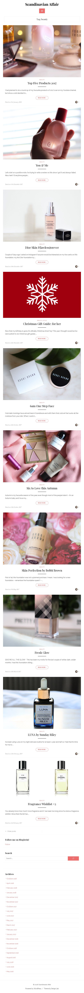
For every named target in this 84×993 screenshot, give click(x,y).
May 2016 (10, 971)
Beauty (42, 79)
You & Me (42, 165)
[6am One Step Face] (42, 374)
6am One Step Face (42, 406)
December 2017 (12, 897)
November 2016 (12, 944)
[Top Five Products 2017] (42, 51)
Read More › (42, 98)
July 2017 (10, 911)
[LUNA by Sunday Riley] (42, 703)
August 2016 (11, 957)
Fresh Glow (42, 652)
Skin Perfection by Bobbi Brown (42, 570)
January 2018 (11, 893)
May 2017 (10, 920)
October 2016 (12, 948)
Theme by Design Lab (51, 988)
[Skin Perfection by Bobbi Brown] (42, 538)
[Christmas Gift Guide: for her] (42, 295)
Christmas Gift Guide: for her (42, 324)
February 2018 (12, 888)
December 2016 (12, 939)
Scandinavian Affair (42, 4)
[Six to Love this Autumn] (42, 456)
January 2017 (11, 934)
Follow (7, 844)
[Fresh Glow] (42, 621)
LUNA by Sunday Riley (42, 735)
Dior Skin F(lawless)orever (42, 247)
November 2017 (12, 902)
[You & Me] (42, 133)
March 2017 (11, 925)
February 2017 (12, 930)
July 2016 (10, 962)
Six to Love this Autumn (42, 488)
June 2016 (10, 967)
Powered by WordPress (33, 988)
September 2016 (13, 953)
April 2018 (10, 883)
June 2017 (10, 916)
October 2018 (12, 879)
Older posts (11, 831)
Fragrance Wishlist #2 (42, 804)
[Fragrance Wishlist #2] (42, 778)
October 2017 (11, 907)
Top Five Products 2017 (42, 83)
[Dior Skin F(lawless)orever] (42, 216)
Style (45, 320)
